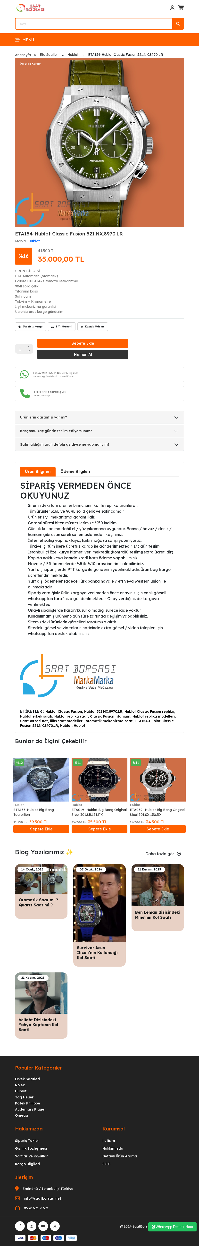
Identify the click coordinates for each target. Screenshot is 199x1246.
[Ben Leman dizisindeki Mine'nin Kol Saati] (158, 884)
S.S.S (106, 1164)
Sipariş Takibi (27, 1140)
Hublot (72, 54)
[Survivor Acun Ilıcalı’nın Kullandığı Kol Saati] (99, 902)
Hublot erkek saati (36, 716)
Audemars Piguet (30, 1109)
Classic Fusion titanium (110, 716)
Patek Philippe (27, 1103)
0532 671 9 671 (36, 1208)
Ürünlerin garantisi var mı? (43, 417)
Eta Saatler (49, 54)
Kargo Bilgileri (27, 1164)
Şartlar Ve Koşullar (31, 1156)
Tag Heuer (24, 1097)
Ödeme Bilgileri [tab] (75, 471)
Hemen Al (83, 354)
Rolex (20, 1085)
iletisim (108, 1140)
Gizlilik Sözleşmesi (31, 1148)
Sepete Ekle (83, 343)
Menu (28, 39)
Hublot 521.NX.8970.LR (103, 711)
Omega (21, 1115)
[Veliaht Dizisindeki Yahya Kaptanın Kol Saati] (41, 992)
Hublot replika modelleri (154, 716)
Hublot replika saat (71, 716)
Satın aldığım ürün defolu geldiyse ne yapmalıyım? (64, 444)
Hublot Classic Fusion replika (149, 711)
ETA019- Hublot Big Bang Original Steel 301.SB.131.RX (99, 812)
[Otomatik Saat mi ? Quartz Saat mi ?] (41, 878)
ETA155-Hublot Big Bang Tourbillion (33, 812)
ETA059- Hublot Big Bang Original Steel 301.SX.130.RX (157, 812)
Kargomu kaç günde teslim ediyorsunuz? (56, 431)
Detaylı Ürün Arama (119, 1156)
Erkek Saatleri (27, 1079)
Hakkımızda (112, 1148)
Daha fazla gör (160, 853)
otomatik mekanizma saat (109, 721)
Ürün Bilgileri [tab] (38, 471)
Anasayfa (23, 55)
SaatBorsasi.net (34, 721)
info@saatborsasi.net (42, 1198)
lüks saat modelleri (66, 721)
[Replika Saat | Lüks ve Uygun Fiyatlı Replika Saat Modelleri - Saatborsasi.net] (31, 7)
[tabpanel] (99, 604)
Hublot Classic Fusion (63, 711)
